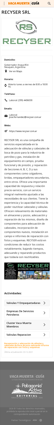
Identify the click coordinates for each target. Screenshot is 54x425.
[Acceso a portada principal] (23, 3)
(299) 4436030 (25, 100)
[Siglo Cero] (41, 419)
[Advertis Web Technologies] (35, 419)
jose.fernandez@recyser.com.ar (25, 117)
